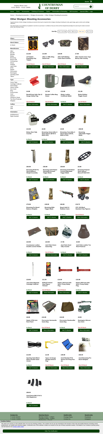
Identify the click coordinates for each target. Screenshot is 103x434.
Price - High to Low (73, 31)
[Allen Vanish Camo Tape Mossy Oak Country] (83, 43)
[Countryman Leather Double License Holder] (34, 232)
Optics (48, 11)
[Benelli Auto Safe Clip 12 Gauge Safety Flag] (34, 81)
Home (12, 11)
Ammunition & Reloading (59, 11)
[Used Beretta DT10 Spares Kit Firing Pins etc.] (68, 344)
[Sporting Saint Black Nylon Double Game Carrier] (34, 344)
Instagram (88, 419)
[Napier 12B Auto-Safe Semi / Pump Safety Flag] (65, 269)
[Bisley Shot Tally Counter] (33, 119)
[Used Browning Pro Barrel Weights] (85, 344)
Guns (18, 11)
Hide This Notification (51, 431)
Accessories (25, 11)
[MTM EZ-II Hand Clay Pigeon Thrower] (49, 269)
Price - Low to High (62, 31)
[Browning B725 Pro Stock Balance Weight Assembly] (33, 156)
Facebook (88, 417)
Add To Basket (67, 104)
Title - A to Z (81, 31)
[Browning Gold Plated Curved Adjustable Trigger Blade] (68, 156)
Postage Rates (68, 417)
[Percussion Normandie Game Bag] (49, 307)
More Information (33, 67)
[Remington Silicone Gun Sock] (85, 307)
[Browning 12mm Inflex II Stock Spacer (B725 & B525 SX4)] (50, 119)
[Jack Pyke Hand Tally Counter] (67, 232)
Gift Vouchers (74, 11)
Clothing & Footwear (38, 11)
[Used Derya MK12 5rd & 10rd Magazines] (34, 382)
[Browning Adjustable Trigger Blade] (85, 119)
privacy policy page (18, 426)
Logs (91, 11)
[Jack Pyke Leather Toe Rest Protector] (84, 232)
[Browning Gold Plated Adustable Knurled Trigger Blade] (50, 156)
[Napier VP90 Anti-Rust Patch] (33, 307)
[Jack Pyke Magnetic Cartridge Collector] (33, 269)
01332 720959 (25, 7)
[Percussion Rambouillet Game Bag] (67, 307)
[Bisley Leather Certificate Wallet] (68, 81)
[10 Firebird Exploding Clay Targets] (33, 43)
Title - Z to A (89, 31)
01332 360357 (15, 7)
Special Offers (84, 11)
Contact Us (67, 419)
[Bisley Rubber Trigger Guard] (85, 81)
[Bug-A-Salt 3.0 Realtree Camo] (66, 194)
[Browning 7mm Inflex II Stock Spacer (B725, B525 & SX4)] (68, 119)
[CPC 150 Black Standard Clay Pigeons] (83, 194)
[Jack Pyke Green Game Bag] (52, 232)
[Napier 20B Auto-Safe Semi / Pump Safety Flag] (84, 269)
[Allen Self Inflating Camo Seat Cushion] (65, 43)
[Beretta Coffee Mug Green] (52, 81)
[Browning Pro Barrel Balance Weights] (34, 194)
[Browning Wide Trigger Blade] (51, 194)
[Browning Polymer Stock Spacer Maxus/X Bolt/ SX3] (84, 156)
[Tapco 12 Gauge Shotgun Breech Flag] (52, 344)
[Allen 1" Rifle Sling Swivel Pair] (49, 43)
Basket (87, 1)
